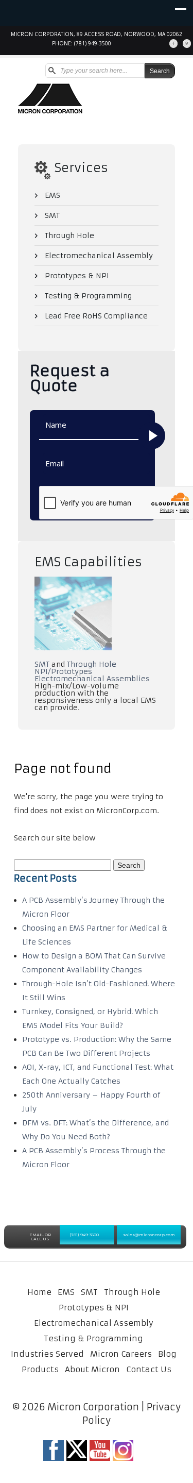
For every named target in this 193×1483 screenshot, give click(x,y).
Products (40, 1369)
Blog (167, 1354)
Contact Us (148, 1369)
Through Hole (69, 235)
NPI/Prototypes (63, 671)
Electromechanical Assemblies (92, 678)
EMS (52, 195)
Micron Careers (121, 1354)
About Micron (92, 1369)
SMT (52, 215)
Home (39, 1292)
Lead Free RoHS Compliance (96, 316)
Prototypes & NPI (77, 275)
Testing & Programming (88, 295)
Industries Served (47, 1354)
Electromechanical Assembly (99, 255)
